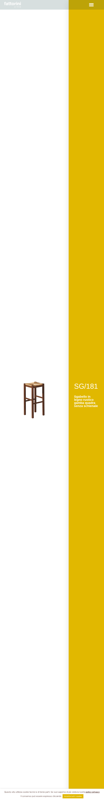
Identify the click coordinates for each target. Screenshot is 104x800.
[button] (91, 5)
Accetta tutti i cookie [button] (73, 796)
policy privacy (93, 792)
